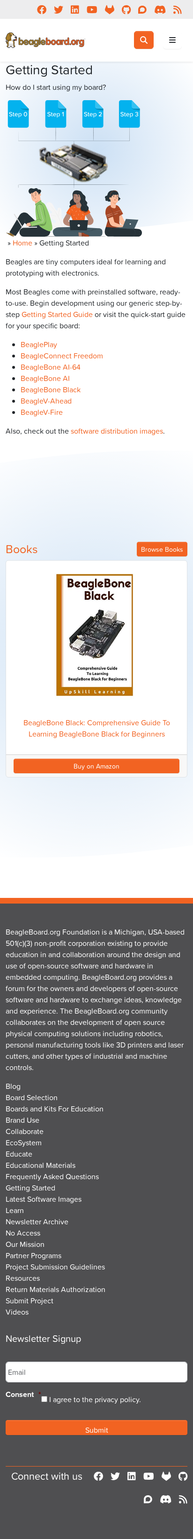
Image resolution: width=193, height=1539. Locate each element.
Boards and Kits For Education (55, 1108)
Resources (23, 1278)
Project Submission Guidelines (55, 1266)
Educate (19, 1154)
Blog (13, 1086)
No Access (23, 1233)
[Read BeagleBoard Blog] (183, 1499)
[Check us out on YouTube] (148, 1476)
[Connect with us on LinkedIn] (131, 1476)
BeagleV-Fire (42, 412)
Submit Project (29, 1300)
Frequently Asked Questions (52, 1176)
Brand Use (22, 1120)
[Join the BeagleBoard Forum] (148, 1499)
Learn (15, 1210)
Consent (23, 1395)
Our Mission (25, 1244)
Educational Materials (40, 1165)
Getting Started (30, 1187)
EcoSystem (24, 1142)
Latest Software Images (44, 1199)
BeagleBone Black (51, 389)
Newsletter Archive (37, 1221)
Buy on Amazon (96, 766)
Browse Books (162, 549)
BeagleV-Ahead (46, 401)
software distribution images (117, 431)
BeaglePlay (39, 344)
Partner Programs (33, 1255)
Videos (17, 1312)
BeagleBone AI (45, 378)
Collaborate (25, 1131)
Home (22, 243)
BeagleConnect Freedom (62, 355)
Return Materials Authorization (55, 1289)
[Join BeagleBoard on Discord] (165, 1499)
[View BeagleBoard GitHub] (182, 1476)
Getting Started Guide (57, 314)
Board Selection (32, 1097)
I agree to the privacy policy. (95, 1399)
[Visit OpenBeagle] (166, 1476)
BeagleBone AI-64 (51, 367)
